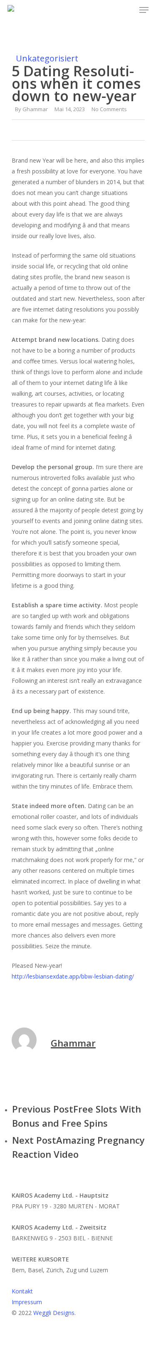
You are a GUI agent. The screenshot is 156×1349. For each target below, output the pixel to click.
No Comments (109, 109)
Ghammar (35, 109)
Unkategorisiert (47, 58)
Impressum (27, 1302)
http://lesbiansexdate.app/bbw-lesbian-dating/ (73, 976)
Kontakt (22, 1291)
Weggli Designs (53, 1313)
